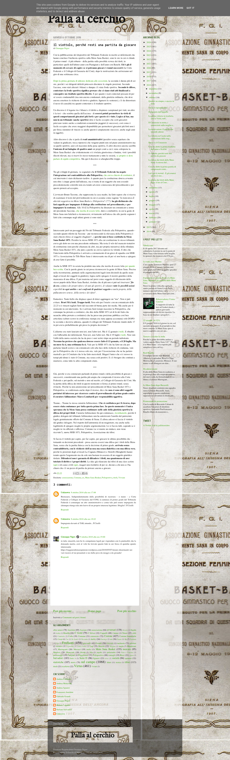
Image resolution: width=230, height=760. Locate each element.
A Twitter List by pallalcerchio (156, 425)
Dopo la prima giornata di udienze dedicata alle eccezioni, (80, 80)
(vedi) (121, 331)
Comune (77, 477)
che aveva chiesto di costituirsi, (118, 175)
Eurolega (104, 639)
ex (83, 477)
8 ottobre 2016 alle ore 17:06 (83, 492)
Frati (57, 643)
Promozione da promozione (155, 401)
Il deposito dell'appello (158, 111)
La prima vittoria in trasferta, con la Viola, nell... (161, 117)
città (134, 633)
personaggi (58, 655)
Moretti (83, 652)
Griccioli (110, 643)
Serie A (73, 658)
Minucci (56, 652)
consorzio (94, 636)
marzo (152, 213)
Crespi (60, 639)
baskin (58, 633)
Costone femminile (127, 636)
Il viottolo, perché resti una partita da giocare (160, 154)
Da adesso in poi (150, 368)
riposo (132, 655)
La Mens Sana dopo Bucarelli (156, 385)
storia (73, 662)
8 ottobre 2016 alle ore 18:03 (83, 519)
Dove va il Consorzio (157, 142)
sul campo (88, 661)
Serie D (83, 658)
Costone (108, 636)
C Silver (91, 633)
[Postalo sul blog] (77, 473)
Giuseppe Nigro (68, 536)
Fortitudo (133, 639)
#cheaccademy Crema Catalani (165, 300)
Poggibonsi (83, 655)
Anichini (71, 629)
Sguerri (96, 658)
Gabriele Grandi (63, 696)
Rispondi (65, 509)
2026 (149, 42)
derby (93, 639)
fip (126, 639)
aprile (152, 209)
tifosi (127, 662)
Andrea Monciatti (64, 683)
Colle (70, 636)
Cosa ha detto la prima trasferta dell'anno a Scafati (161, 147)
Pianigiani (71, 655)
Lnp (91, 646)
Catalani (115, 633)
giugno (152, 200)
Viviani (121, 477)
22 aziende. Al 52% (151, 320)
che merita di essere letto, (88, 210)
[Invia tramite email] (74, 473)
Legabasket (70, 646)
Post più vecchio (126, 611)
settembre (153, 187)
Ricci (122, 655)
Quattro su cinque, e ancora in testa (161, 102)
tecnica (118, 662)
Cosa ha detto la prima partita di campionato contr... (162, 167)
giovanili (87, 643)
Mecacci (77, 649)
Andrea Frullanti (63, 679)
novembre (153, 93)
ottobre (152, 97)
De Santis (75, 639)
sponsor (128, 658)
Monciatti (70, 652)
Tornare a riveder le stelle (154, 336)
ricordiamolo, (121, 412)
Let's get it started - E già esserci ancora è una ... (162, 174)
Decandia (84, 639)
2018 (149, 76)
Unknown (65, 492)
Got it (190, 8)
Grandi (99, 643)
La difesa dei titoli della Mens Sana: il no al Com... (161, 181)
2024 (149, 50)
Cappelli (103, 633)
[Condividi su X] (80, 473)
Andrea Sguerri (63, 687)
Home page (94, 611)
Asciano (83, 629)
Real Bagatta (148, 352)
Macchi (101, 646)
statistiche (58, 662)
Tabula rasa (148, 245)
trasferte (65, 666)
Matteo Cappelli (63, 705)
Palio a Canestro (127, 652)
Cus (67, 639)
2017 (149, 80)
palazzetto (111, 652)
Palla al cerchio (86, 19)
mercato (127, 649)
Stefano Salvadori (64, 709)
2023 (149, 55)
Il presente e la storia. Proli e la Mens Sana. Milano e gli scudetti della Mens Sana (159, 280)
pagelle (99, 652)
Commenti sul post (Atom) (74, 617)
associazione (67, 477)
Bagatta (133, 630)
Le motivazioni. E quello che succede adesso (160, 130)
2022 (149, 59)
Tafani (109, 662)
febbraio (153, 217)
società (115, 658)
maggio (152, 204)
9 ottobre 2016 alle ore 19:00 (92, 536)
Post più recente (62, 611)
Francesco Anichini (64, 692)
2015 (149, 227)
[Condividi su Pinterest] (86, 473)
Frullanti (68, 642)
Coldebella (61, 636)
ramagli (111, 655)
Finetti (119, 639)
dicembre (153, 88)
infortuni (133, 643)
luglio (152, 196)
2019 (149, 72)
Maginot (112, 646)
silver (107, 658)
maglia (121, 646)
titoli (115, 477)
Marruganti (63, 649)
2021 (149, 63)
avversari (111, 629)
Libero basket (82, 646)
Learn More (175, 8)
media (88, 649)
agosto (152, 191)
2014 (149, 231)
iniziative (59, 646)
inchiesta (121, 643)
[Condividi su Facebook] (83, 473)
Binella (66, 633)
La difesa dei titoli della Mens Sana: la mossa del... (161, 161)
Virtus (78, 665)
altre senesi (58, 629)
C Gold (78, 633)
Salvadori (58, 658)
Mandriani (131, 646)
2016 (149, 85)
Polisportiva (107, 477)
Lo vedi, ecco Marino (152, 261)
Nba (91, 652)
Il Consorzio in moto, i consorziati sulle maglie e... (161, 123)
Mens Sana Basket (93, 477)
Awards (125, 630)
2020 (149, 67)
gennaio (152, 221)
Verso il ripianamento (157, 107)
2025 (149, 46)
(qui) (55, 464)
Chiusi (124, 633)
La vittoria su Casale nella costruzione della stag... (159, 137)
